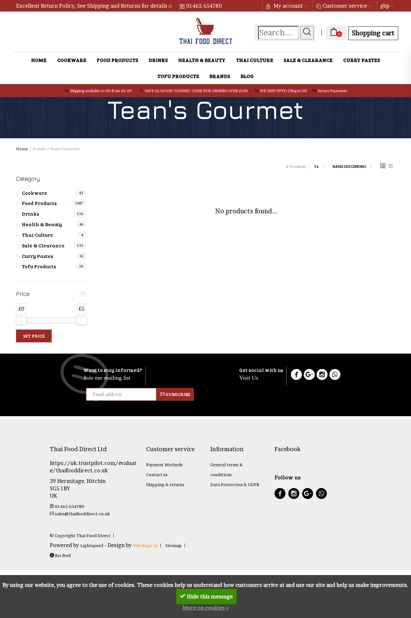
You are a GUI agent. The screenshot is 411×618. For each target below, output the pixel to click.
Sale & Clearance (308, 59)
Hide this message (210, 596)
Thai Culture (254, 59)
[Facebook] (296, 375)
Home (39, 59)
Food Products (117, 59)
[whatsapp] (321, 494)
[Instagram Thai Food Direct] (322, 375)
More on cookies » (206, 608)
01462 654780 (204, 6)
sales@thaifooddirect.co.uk (82, 513)
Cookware (71, 59)
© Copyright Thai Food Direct (80, 535)
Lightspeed (91, 545)
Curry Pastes (361, 59)
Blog (247, 76)
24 (316, 166)
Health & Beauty (201, 59)
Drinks (158, 59)
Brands (219, 76)
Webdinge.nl (145, 545)
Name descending (349, 166)
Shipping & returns (165, 484)
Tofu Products (178, 76)
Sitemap (173, 545)
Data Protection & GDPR (234, 484)
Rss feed (62, 555)
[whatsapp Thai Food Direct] (334, 375)
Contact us (157, 474)
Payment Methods (164, 464)
